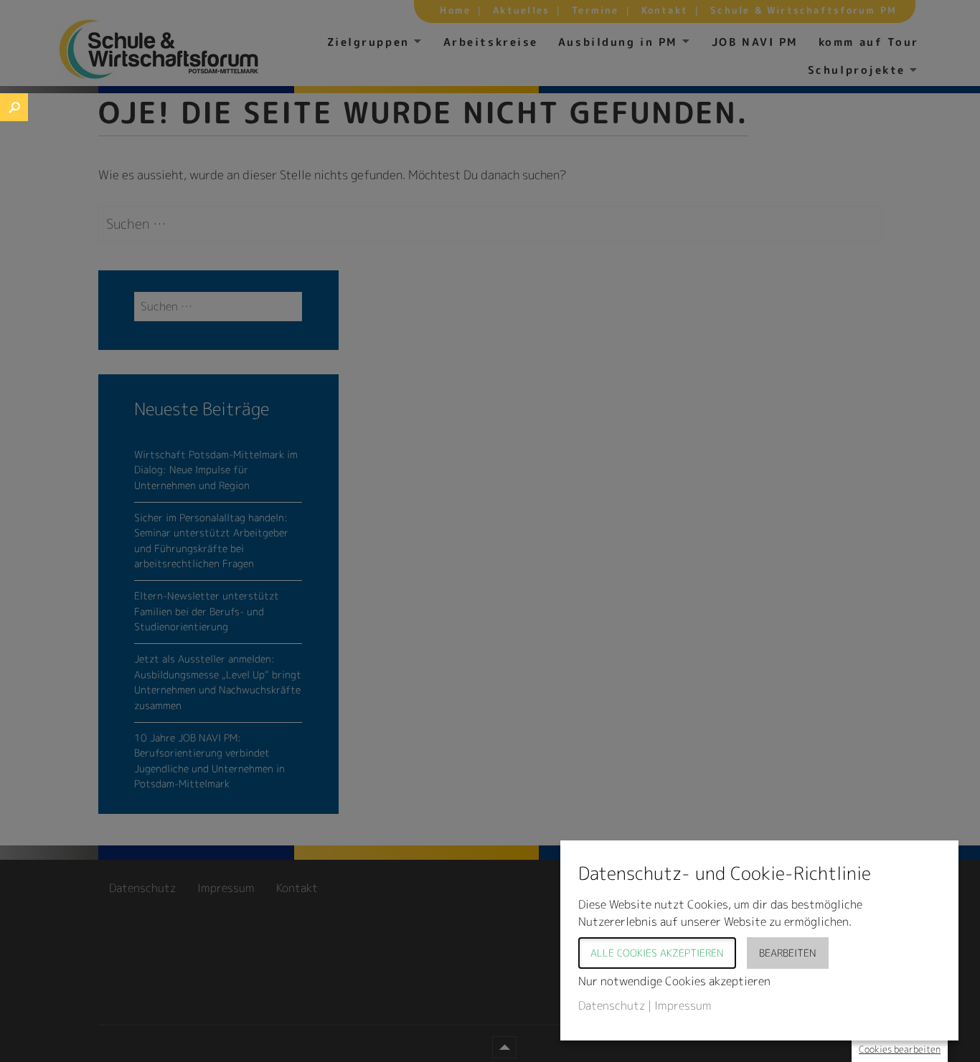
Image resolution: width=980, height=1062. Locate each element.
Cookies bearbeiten (900, 1049)
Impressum (683, 1005)
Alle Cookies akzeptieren (657, 952)
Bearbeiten (787, 952)
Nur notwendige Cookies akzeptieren (674, 981)
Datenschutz (611, 1005)
